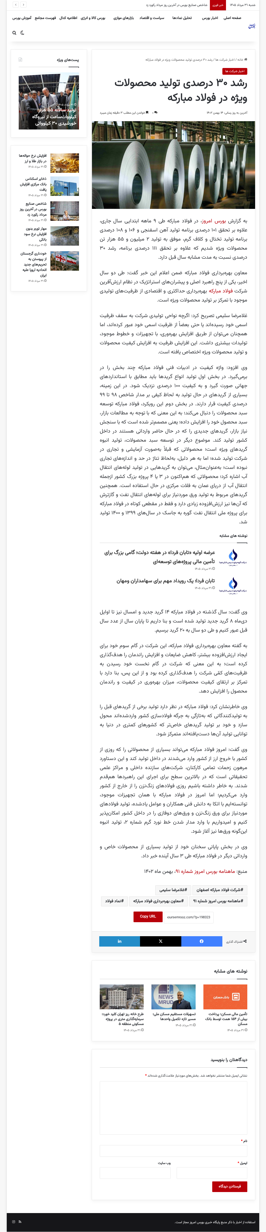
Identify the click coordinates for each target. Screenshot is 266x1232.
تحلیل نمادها (182, 18)
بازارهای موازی (124, 18)
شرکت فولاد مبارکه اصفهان (219, 890)
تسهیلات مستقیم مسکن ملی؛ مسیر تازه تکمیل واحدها (174, 1016)
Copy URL (148, 917)
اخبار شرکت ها (225, 60)
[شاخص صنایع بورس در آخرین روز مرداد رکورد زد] (64, 211)
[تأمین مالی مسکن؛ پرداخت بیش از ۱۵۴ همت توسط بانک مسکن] (225, 996)
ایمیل (242, 1163)
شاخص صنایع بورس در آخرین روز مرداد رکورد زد (33, 209)
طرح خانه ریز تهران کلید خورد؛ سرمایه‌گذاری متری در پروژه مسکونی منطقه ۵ (123, 1019)
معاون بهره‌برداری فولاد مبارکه (157, 901)
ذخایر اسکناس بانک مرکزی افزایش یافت (33, 184)
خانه (240, 60)
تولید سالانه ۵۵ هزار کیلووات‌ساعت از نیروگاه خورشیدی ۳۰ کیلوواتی (54, 117)
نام (244, 1141)
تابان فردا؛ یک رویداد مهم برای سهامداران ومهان (166, 581)
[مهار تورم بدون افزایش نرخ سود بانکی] (64, 236)
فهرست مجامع (45, 18)
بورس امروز (214, 221)
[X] (160, 941)
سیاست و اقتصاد (151, 18)
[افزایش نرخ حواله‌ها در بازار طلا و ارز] (64, 163)
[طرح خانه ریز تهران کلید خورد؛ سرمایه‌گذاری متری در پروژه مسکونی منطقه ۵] (122, 996)
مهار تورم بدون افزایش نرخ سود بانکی (183, 5)
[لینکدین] (119, 941)
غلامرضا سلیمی (171, 890)
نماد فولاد (113, 901)
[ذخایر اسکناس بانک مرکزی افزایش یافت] (64, 186)
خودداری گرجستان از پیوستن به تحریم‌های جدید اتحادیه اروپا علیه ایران (33, 264)
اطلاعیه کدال (68, 18)
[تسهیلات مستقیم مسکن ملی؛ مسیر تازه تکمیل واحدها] (173, 996)
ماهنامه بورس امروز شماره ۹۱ (205, 871)
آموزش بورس (21, 18)
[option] (48, 100)
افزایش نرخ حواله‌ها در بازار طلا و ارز (32, 158)
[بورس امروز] (252, 26)
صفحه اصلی (232, 18)
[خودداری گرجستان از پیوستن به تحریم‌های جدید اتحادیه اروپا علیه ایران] (64, 261)
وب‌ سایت (164, 1163)
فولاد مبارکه (221, 291)
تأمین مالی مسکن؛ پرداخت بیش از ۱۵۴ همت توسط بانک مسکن (226, 1019)
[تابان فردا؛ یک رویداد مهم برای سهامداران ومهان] (233, 586)
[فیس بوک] (202, 941)
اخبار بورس (210, 18)
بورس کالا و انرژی (93, 18)
